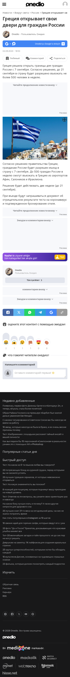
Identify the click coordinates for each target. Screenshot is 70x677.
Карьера (7, 592)
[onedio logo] (33, 637)
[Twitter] (19, 614)
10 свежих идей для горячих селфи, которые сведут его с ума (34, 523)
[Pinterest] (32, 614)
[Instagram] (5, 614)
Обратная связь (11, 584)
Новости (7, 12)
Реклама (7, 588)
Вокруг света (21, 12)
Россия (35, 12)
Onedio (28, 34)
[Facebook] (12, 614)
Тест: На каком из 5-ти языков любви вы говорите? (29, 465)
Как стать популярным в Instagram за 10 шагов (26, 518)
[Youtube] (26, 614)
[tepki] (6, 342)
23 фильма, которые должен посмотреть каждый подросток (34, 564)
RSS (5, 596)
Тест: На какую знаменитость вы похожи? (24, 484)
